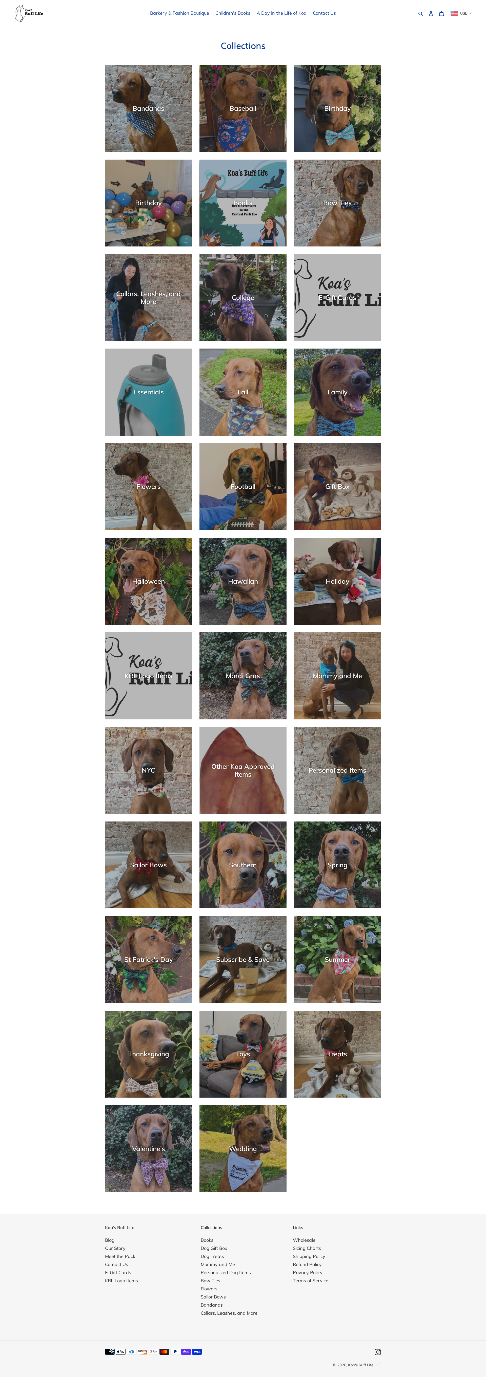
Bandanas (212, 1305)
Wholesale (304, 1240)
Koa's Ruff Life (360, 1365)
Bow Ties (210, 1281)
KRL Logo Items (121, 1281)
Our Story (115, 1248)
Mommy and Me (218, 1264)
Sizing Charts (307, 1248)
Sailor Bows (213, 1297)
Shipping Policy (309, 1256)
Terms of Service (310, 1281)
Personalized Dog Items (226, 1272)
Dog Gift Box (214, 1248)
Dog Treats (212, 1256)
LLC (378, 1365)
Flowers (209, 1289)
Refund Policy (307, 1264)
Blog (109, 1240)
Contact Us (116, 1264)
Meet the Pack (120, 1256)
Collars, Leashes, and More (229, 1313)
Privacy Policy (307, 1272)
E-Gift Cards (118, 1272)
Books (207, 1240)
